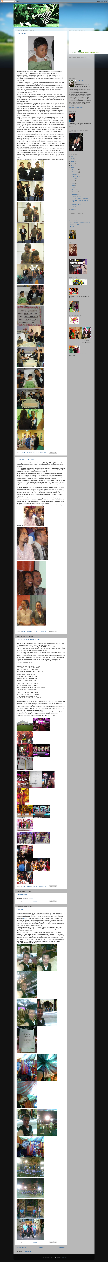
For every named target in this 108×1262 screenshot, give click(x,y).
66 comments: (42, 452)
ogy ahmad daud (73, 220)
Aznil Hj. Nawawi (81, 80)
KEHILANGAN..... (22, 33)
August (74, 178)
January (74, 194)
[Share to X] (52, 453)
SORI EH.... (20, 909)
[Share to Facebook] (54, 453)
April (73, 187)
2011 (72, 163)
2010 (72, 165)
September (75, 176)
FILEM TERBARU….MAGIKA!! (27, 459)
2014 (72, 159)
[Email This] (49, 453)
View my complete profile (76, 107)
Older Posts (61, 1247)
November (75, 172)
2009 (72, 167)
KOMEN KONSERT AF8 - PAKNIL (78, 216)
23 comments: (42, 631)
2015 (72, 156)
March (74, 189)
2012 (72, 161)
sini (32, 898)
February (75, 192)
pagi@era (25, 918)
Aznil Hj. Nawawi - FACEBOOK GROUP (79, 222)
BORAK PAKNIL (22, 895)
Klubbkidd (71, 226)
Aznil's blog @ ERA (74, 224)
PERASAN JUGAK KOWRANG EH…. (29, 640)
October (74, 174)
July (73, 181)
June (73, 183)
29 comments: (42, 901)
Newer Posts (21, 1247)
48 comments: (42, 1242)
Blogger (64, 1257)
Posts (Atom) (27, 1251)
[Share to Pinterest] (56, 453)
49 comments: (42, 886)
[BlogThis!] (51, 453)
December (75, 169)
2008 (72, 209)
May (73, 185)
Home (41, 1247)
